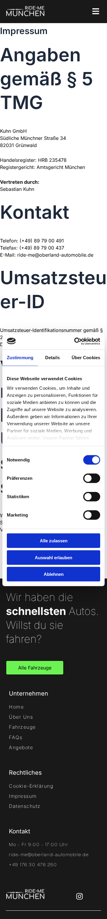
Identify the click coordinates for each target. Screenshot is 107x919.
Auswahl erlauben (53, 557)
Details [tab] (52, 357)
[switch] (91, 478)
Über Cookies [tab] (86, 357)
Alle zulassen (53, 540)
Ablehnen (54, 574)
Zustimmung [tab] (20, 357)
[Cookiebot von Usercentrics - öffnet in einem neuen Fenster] (75, 341)
